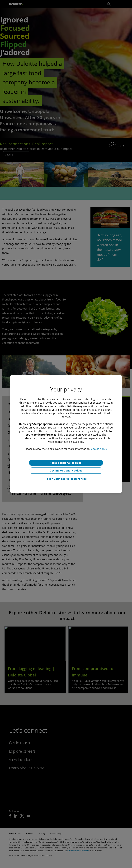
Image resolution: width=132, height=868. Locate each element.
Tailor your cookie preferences (66, 479)
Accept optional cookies (66, 463)
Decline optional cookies (66, 470)
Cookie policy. (99, 449)
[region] (66, 434)
